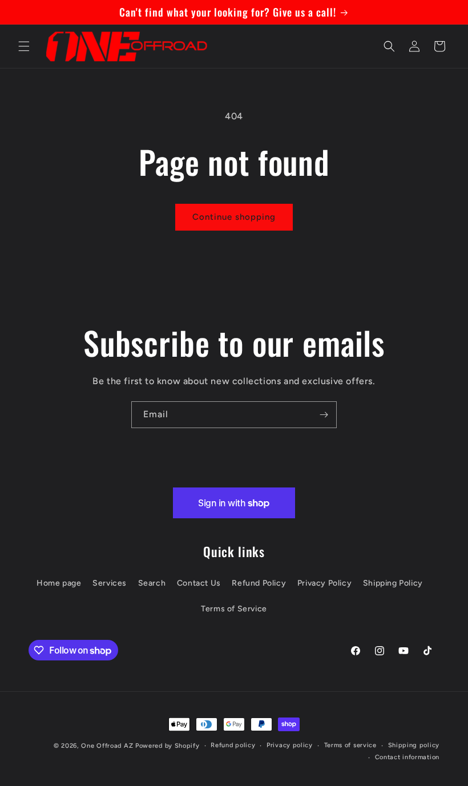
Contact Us (199, 583)
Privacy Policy (324, 583)
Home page (59, 583)
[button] (24, 46)
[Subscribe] (323, 414)
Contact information (407, 757)
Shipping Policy (393, 583)
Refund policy (233, 745)
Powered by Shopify (167, 745)
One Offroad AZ (107, 745)
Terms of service (350, 745)
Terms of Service (234, 609)
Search (152, 583)
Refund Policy (259, 583)
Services (109, 583)
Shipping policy (414, 745)
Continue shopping (234, 217)
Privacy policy (290, 745)
